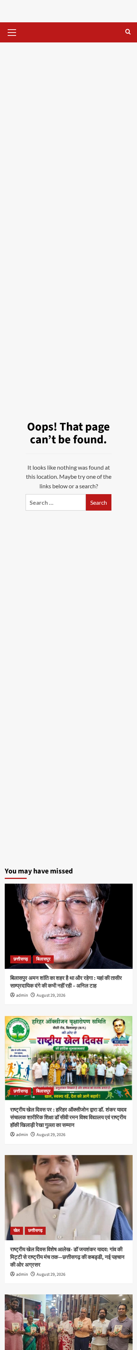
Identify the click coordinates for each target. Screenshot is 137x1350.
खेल (17, 1230)
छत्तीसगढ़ (21, 959)
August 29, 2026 (51, 995)
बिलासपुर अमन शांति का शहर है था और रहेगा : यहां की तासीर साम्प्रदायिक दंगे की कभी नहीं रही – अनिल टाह (66, 982)
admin (22, 995)
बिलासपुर (43, 959)
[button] (12, 31)
